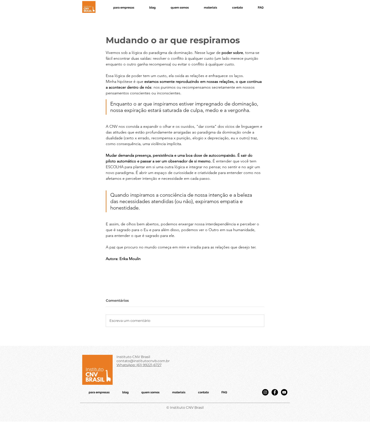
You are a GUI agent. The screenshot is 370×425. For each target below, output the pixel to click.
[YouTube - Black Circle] (284, 392)
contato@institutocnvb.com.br (143, 361)
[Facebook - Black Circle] (275, 392)
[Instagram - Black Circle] (265, 392)
